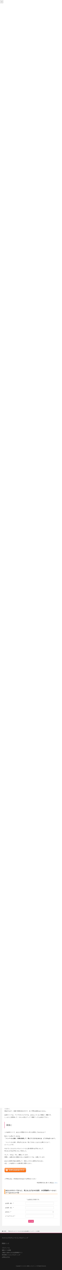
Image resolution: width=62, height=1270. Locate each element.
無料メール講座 (6, 1250)
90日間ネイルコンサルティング (11, 1255)
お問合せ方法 (6, 1257)
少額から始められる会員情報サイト (12, 1252)
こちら (56, 1182)
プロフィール (6, 1248)
